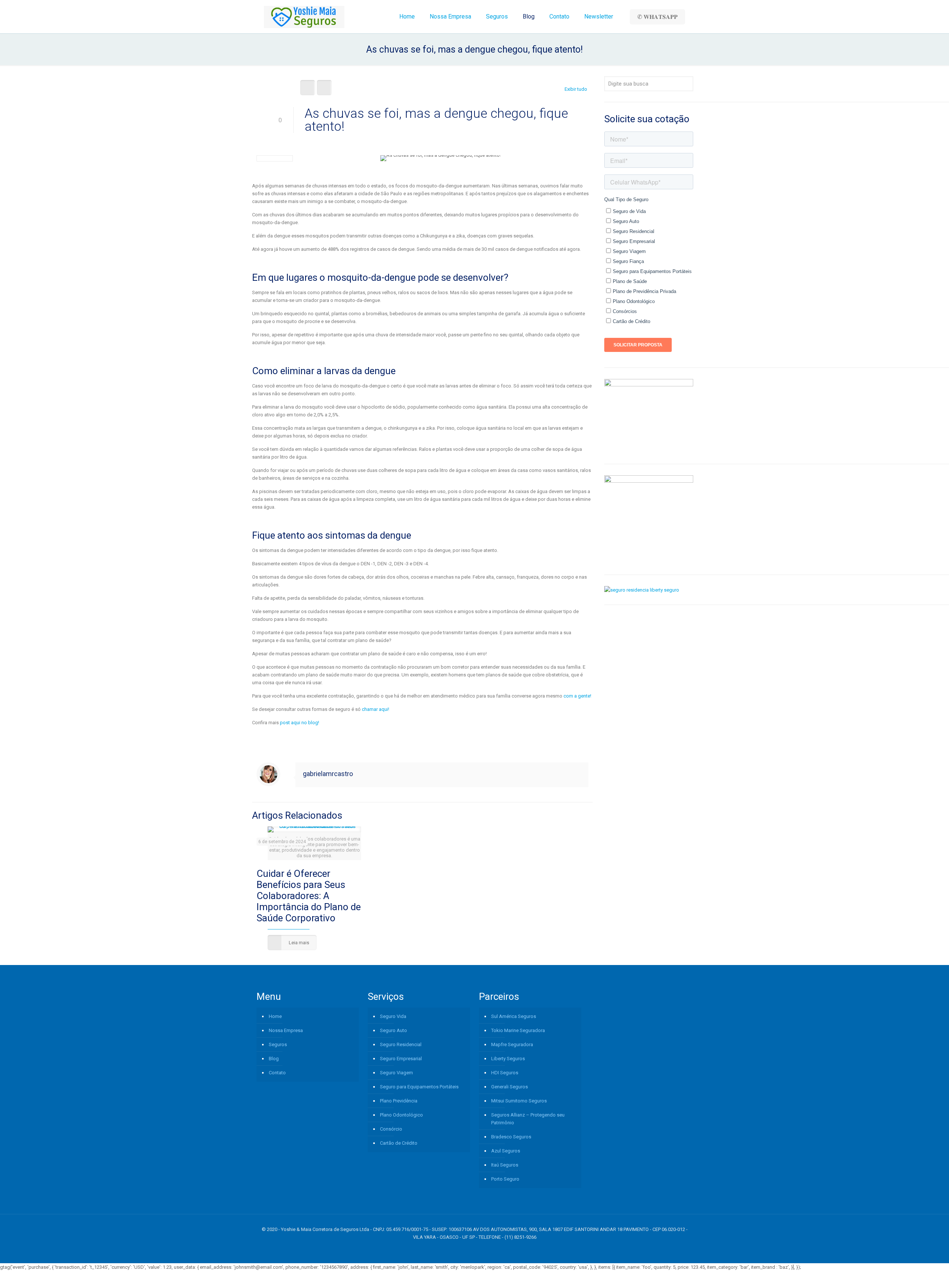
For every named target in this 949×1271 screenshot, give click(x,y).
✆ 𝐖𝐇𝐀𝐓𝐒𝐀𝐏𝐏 (657, 16)
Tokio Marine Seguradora (518, 1030)
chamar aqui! (375, 709)
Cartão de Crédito (398, 1143)
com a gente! (576, 696)
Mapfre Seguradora (512, 1044)
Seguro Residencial (400, 1044)
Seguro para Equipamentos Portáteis (419, 1086)
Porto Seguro (505, 1179)
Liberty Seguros (508, 1058)
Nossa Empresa (286, 1030)
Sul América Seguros (513, 1016)
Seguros (278, 1044)
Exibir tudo (576, 89)
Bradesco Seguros (511, 1136)
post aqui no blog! (299, 722)
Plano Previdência (398, 1101)
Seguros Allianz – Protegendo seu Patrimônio (528, 1118)
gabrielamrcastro (328, 774)
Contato (277, 1072)
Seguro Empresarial (401, 1058)
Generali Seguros (509, 1086)
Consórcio (391, 1129)
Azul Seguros (505, 1151)
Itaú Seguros (504, 1165)
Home (275, 1016)
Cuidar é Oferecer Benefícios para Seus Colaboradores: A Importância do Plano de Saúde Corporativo (309, 896)
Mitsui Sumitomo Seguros (519, 1101)
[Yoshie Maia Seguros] (304, 16)
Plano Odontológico (401, 1115)
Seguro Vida (393, 1016)
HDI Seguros (504, 1072)
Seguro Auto (393, 1030)
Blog (274, 1058)
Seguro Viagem (396, 1072)
